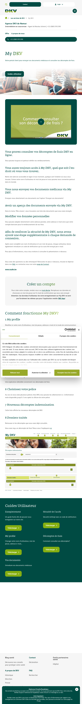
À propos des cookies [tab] (68, 336)
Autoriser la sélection (40, 373)
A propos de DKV (12, 670)
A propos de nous (17, 33)
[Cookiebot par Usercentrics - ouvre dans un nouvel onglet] (66, 329)
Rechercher (33, 675)
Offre (7, 33)
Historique (9, 675)
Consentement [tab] (14, 336)
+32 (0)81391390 (16, 39)
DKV (11, 11)
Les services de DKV (18, 18)
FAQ (13, 264)
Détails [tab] (41, 336)
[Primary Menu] (75, 11)
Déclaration (33, 662)
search (6, 4)
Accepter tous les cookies (67, 373)
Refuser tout (15, 373)
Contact (25, 4)
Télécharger (12, 528)
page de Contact (43, 264)
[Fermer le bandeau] (79, 330)
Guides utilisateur (14, 74)
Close (76, 689)
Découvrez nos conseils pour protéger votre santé (15, 663)
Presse (7, 683)
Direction (8, 679)
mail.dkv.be (46, 290)
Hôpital (56, 664)
